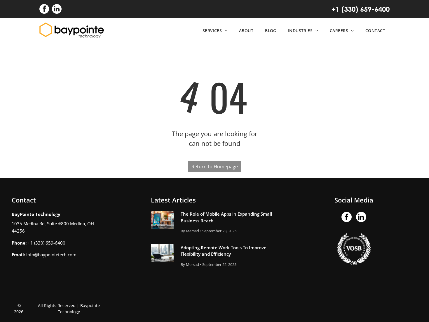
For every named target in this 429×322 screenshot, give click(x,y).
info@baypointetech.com (51, 254)
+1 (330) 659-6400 (361, 9)
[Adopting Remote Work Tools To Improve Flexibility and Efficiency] (162, 253)
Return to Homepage (214, 166)
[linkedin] (57, 9)
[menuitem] (213, 31)
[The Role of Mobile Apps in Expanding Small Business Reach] (162, 219)
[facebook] (44, 9)
